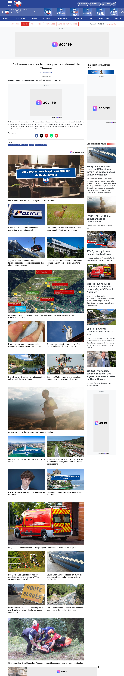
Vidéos (90, 18)
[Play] (3, 12)
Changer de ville (110, 24)
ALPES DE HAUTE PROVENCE (67, 24)
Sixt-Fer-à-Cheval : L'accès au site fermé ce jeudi (100, 331)
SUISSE (39, 24)
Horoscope (104, 18)
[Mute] (35, 11)
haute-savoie (12, 144)
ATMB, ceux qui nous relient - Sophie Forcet (99, 252)
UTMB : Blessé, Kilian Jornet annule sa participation (99, 219)
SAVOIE (25, 24)
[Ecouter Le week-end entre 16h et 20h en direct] (101, 72)
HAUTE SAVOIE (14, 24)
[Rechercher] (114, 4)
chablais (20, 144)
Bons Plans (21, 18)
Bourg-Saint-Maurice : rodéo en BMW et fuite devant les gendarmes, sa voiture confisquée (101, 170)
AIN (32, 24)
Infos (34, 18)
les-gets (31, 144)
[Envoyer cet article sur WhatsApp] (51, 137)
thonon (26, 144)
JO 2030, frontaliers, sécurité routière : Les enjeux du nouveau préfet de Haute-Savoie (101, 375)
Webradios (47, 18)
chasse (37, 144)
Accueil (6, 18)
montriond (44, 144)
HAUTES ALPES (50, 24)
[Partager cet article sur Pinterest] (46, 137)
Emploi (118, 18)
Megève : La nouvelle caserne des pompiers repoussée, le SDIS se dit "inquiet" (100, 288)
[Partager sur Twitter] (41, 137)
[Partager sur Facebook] (36, 137)
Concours (77, 18)
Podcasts (62, 18)
